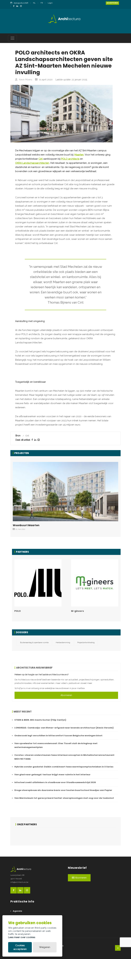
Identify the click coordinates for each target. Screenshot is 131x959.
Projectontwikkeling (86, 642)
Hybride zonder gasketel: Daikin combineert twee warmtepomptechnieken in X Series (63, 766)
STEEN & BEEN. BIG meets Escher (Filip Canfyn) (40, 719)
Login (50, 3)
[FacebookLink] (14, 6)
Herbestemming (63, 642)
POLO (17, 611)
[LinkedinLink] (18, 6)
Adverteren (112, 3)
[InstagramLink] (21, 6)
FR (42, 3)
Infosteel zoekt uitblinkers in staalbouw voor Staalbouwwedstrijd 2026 (55, 782)
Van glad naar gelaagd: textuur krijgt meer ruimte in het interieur (52, 774)
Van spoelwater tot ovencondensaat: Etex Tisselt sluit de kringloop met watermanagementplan (55, 745)
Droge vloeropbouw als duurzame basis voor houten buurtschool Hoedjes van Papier (63, 790)
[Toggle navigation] (12, 38)
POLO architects (70, 158)
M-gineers (77, 611)
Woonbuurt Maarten (26, 525)
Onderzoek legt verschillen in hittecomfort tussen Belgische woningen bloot (58, 735)
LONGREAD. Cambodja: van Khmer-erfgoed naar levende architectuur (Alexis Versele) (64, 727)
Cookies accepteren (20, 947)
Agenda (17, 911)
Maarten (79, 154)
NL (34, 3)
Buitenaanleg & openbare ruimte (34, 642)
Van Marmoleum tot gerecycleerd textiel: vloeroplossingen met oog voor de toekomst (64, 798)
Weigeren (44, 947)
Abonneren (66, 695)
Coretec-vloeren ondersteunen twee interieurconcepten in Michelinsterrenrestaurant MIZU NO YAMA (64, 757)
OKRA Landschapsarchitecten (32, 163)
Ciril (41, 158)
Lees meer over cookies (21, 937)
